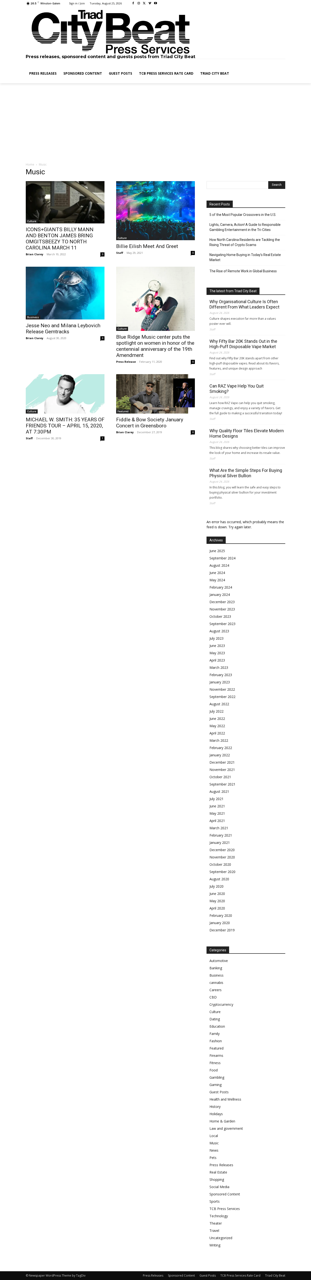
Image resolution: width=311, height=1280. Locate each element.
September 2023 (222, 623)
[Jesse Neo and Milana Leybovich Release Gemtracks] (65, 293)
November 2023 (222, 609)
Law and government (226, 1128)
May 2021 (217, 813)
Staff (119, 253)
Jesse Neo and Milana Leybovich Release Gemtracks (63, 329)
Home (30, 164)
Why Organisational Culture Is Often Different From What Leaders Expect (244, 304)
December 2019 (222, 930)
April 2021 (217, 820)
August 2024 (219, 565)
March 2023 (218, 667)
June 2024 (217, 572)
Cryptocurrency (221, 1004)
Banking (215, 968)
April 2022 (217, 733)
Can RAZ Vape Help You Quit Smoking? (236, 388)
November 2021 (222, 769)
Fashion (215, 1041)
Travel (214, 1230)
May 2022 (217, 726)
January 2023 (219, 682)
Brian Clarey (34, 254)
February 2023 (220, 674)
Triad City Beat (275, 1275)
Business (33, 317)
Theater (215, 1223)
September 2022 (222, 696)
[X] (144, 3)
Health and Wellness (225, 1099)
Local (213, 1135)
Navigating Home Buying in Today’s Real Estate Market (245, 257)
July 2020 (216, 886)
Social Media (219, 1186)
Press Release (126, 361)
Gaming (215, 1084)
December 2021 (222, 762)
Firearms (216, 1055)
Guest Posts (219, 1092)
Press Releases (221, 1165)
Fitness (215, 1062)
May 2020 (217, 901)
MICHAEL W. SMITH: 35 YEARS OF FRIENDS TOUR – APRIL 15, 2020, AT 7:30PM (65, 426)
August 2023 (219, 631)
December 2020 (222, 849)
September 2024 (222, 558)
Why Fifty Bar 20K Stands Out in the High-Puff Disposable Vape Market (243, 344)
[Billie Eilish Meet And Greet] (155, 210)
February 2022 (220, 747)
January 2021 (219, 842)
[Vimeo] (150, 3)
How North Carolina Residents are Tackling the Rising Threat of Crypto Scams (244, 242)
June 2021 (217, 806)
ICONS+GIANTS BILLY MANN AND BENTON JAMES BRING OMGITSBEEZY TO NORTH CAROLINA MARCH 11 (60, 239)
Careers (215, 990)
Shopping (216, 1179)
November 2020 (222, 857)
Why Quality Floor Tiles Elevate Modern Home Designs (246, 433)
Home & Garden (222, 1121)
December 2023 (222, 602)
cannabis (216, 982)
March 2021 (218, 828)
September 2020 (222, 871)
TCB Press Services (224, 1208)
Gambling (216, 1077)
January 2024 (219, 594)
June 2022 (217, 718)
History (215, 1106)
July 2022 (216, 711)
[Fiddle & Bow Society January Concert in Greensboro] (155, 394)
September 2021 (222, 784)
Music (214, 1143)
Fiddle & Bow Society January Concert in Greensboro (149, 423)
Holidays (216, 1114)
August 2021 (219, 791)
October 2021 (220, 777)
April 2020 (217, 908)
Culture (31, 221)
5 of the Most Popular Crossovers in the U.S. (242, 215)
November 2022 (222, 689)
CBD (213, 997)
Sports (214, 1201)
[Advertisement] (155, 123)
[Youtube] (155, 3)
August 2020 (219, 879)
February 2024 (220, 587)
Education (217, 1026)
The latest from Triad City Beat (233, 291)
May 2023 (217, 653)
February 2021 (220, 835)
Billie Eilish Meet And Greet (147, 246)
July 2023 (216, 638)
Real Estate (218, 1172)
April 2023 (217, 660)
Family (214, 1033)
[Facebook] (133, 3)
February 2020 (220, 915)
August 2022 (219, 704)
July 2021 (216, 798)
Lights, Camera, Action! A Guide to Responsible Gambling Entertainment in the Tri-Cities (245, 227)
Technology (218, 1216)
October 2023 (220, 616)
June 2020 (217, 893)
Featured (123, 411)
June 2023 (217, 645)
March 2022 (218, 740)
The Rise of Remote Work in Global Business (243, 271)
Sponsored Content (224, 1194)
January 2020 (219, 922)
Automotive (218, 960)
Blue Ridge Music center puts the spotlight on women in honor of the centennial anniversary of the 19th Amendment (155, 346)
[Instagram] (139, 3)
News (213, 1150)
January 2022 (219, 755)
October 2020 (220, 864)
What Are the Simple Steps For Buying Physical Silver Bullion (245, 473)
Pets (212, 1157)
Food (213, 1070)
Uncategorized (220, 1238)
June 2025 (217, 550)
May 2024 (217, 580)
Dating (214, 1019)
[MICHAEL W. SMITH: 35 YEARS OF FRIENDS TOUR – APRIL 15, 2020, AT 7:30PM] (65, 394)
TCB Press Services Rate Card (240, 1275)
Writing (214, 1245)
